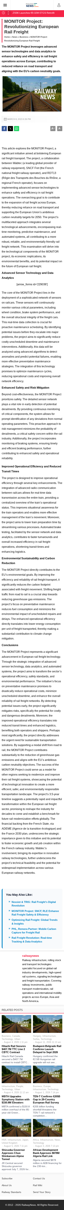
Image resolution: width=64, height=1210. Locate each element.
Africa (36, 1140)
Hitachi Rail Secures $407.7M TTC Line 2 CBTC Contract (14, 1049)
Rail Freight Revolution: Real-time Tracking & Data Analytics (32, 939)
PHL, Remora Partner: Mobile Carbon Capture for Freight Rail (34, 930)
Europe (47, 1086)
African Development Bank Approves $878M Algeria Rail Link (46, 1152)
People (19, 1086)
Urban (17, 1039)
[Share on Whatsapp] (16, 128)
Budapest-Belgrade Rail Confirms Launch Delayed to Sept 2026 (47, 1049)
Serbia (36, 1039)
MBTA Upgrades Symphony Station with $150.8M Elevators (16, 1099)
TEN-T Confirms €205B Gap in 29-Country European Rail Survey (46, 1099)
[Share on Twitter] (10, 128)
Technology (7, 1039)
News (14, 37)
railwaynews (30, 955)
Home (7, 37)
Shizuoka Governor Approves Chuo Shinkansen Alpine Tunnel (13, 1154)
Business (24, 37)
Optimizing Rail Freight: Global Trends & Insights (35, 921)
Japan (25, 1140)
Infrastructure (49, 1036)
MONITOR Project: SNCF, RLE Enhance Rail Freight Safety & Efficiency (35, 913)
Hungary (37, 1036)
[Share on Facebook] (4, 128)
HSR (4, 1140)
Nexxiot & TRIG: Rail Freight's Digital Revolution (34, 904)
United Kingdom (9, 1143)
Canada (16, 1036)
